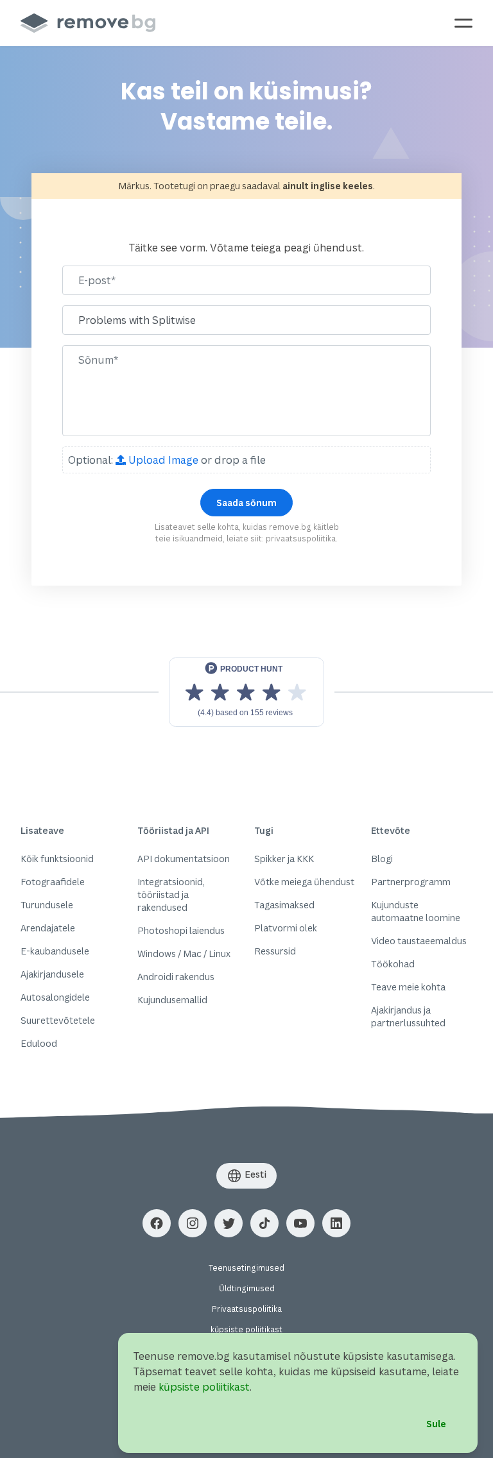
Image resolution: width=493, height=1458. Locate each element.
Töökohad (393, 964)
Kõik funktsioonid (57, 858)
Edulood (39, 1043)
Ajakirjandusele (52, 974)
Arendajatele (48, 928)
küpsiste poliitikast (246, 1329)
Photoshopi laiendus (181, 930)
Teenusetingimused (246, 1267)
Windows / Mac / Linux (183, 953)
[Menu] (463, 23)
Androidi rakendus (175, 977)
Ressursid (275, 951)
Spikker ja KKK (284, 858)
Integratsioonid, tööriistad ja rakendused (171, 894)
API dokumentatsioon (183, 858)
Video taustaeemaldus (419, 941)
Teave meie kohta (408, 987)
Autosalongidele (55, 997)
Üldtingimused (247, 1288)
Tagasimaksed (284, 905)
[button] (157, 1223)
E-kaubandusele (55, 951)
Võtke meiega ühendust (304, 882)
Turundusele (47, 905)
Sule (436, 1424)
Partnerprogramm (411, 882)
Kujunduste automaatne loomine (415, 911)
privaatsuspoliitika (301, 538)
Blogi (382, 858)
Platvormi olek (285, 928)
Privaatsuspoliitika (247, 1308)
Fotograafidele (53, 882)
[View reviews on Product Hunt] (246, 692)
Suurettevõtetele (58, 1020)
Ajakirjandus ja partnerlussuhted (408, 1016)
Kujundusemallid (172, 1000)
